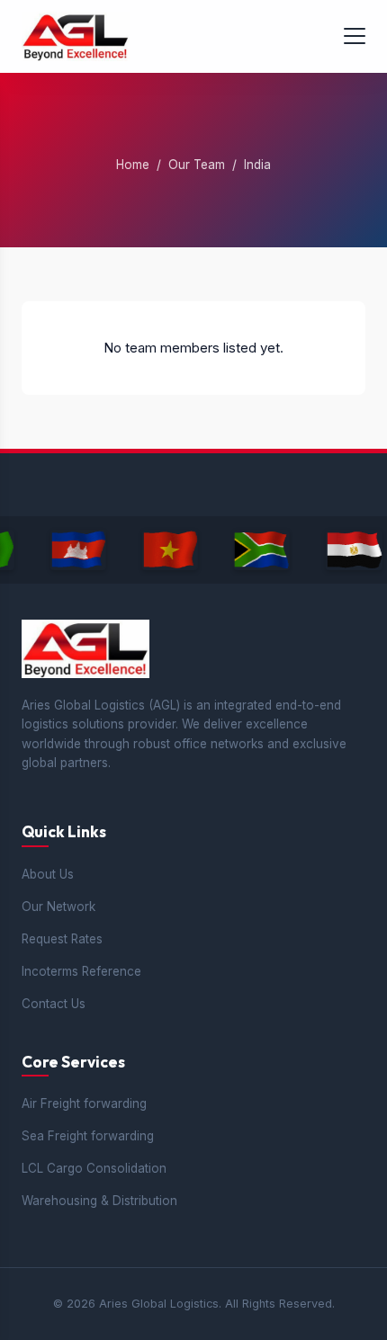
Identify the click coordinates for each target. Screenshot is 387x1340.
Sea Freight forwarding (88, 1136)
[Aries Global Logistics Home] (76, 36)
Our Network (58, 906)
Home (132, 164)
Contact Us (54, 1003)
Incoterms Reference (81, 971)
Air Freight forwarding (84, 1103)
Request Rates (62, 939)
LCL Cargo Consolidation (94, 1168)
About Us (48, 874)
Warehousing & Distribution (99, 1200)
